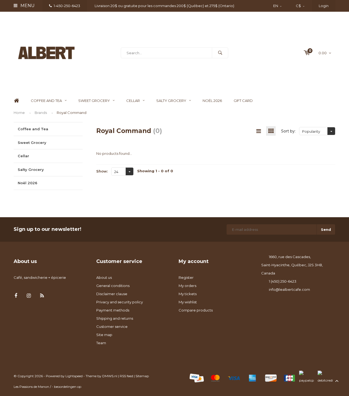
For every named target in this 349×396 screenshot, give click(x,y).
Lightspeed (74, 376)
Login (324, 6)
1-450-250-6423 (67, 6)
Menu (27, 5)
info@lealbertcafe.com (289, 289)
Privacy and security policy (119, 302)
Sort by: (288, 131)
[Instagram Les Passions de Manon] (29, 296)
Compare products (196, 310)
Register (186, 277)
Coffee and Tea (46, 100)
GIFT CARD (243, 100)
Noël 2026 (212, 100)
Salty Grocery (171, 100)
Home (16, 100)
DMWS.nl (109, 376)
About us (104, 277)
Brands (41, 112)
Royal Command (71, 112)
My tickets (188, 294)
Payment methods (112, 310)
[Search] (220, 52)
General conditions (113, 285)
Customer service (112, 326)
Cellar (133, 100)
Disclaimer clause (111, 294)
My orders (187, 285)
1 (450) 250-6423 (282, 281)
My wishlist (188, 302)
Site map (104, 334)
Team (101, 343)
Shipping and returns (114, 318)
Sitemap (142, 376)
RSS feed (126, 376)
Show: (102, 171)
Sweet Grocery (94, 100)
